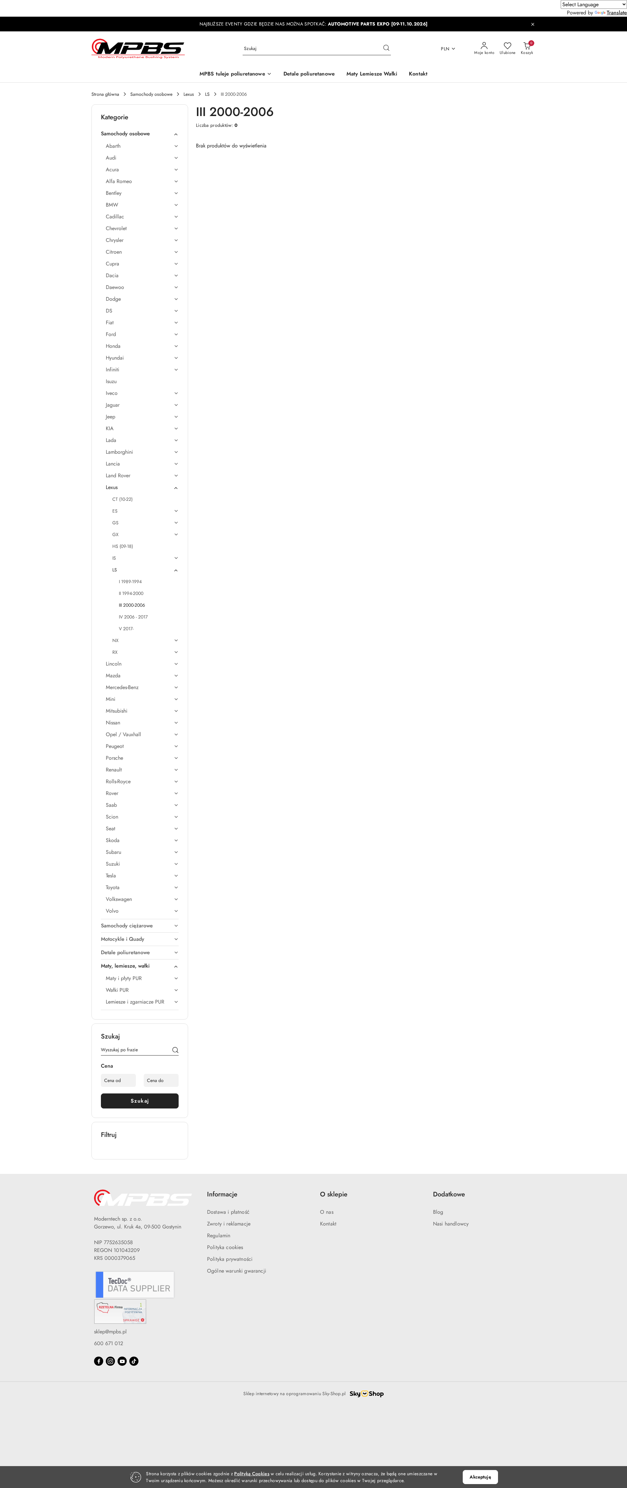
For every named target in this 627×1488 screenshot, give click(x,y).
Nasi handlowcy (451, 1223)
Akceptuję (480, 1477)
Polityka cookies (225, 1247)
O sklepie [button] (333, 1194)
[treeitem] (140, 133)
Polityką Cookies (251, 1473)
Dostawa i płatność (228, 1212)
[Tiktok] (133, 1361)
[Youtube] (122, 1361)
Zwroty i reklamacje (228, 1223)
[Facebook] (98, 1361)
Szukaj (140, 1101)
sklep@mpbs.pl (110, 1331)
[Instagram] (110, 1361)
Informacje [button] (222, 1194)
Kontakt (328, 1223)
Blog (438, 1212)
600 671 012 (108, 1343)
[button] (235, 74)
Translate (617, 12)
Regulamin (218, 1235)
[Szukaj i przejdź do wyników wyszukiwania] (386, 49)
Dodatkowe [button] (449, 1194)
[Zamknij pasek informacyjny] (533, 24)
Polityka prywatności (229, 1259)
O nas (326, 1212)
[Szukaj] (175, 1051)
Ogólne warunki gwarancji (236, 1271)
